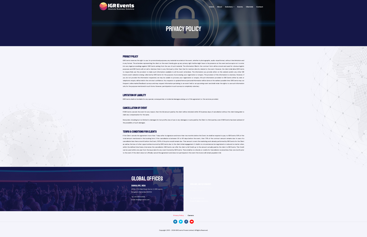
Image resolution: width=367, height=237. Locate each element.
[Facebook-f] (186, 222)
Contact (259, 7)
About (219, 7)
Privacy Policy (178, 215)
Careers (191, 215)
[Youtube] (192, 222)
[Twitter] (181, 222)
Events (240, 7)
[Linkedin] (175, 222)
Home (211, 7)
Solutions (229, 7)
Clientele (249, 7)
